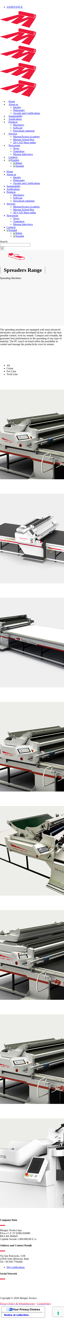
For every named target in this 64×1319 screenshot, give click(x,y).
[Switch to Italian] (17, 163)
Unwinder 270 (12, 1110)
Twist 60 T (9, 902)
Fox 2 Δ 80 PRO (13, 485)
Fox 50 (5, 589)
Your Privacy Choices (26, 1309)
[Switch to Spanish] (18, 166)
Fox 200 (6, 693)
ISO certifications (16, 1267)
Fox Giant (8, 797)
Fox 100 (6, 381)
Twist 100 (8, 1006)
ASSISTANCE (15, 7)
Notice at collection (16, 1315)
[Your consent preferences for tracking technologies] (58, 1313)
